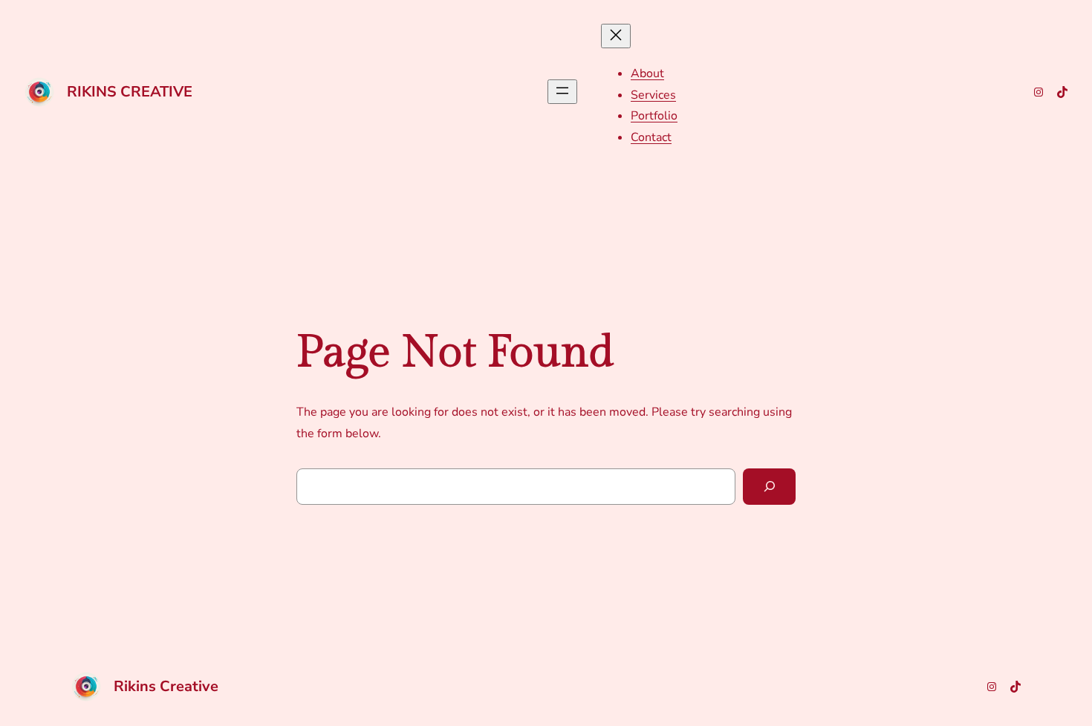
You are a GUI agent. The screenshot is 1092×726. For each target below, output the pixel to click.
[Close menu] (616, 36)
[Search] (769, 486)
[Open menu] (562, 91)
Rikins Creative (129, 92)
